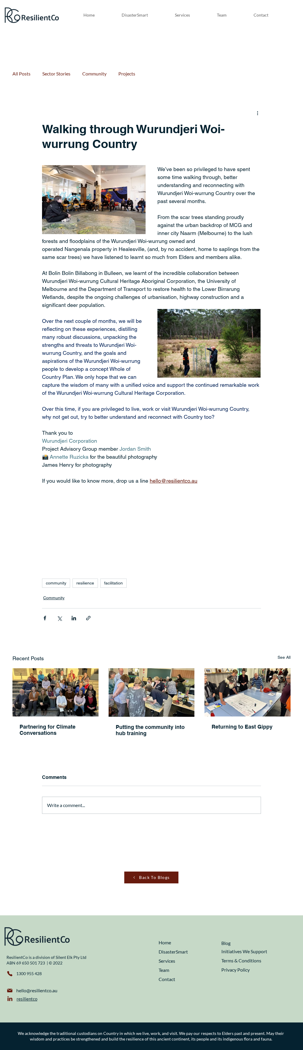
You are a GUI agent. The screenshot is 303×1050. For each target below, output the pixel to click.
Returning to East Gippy (242, 727)
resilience (85, 583)
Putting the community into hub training (150, 730)
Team (164, 970)
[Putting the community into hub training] (152, 692)
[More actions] (257, 112)
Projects (126, 73)
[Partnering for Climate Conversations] (55, 692)
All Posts (21, 73)
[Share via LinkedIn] (74, 618)
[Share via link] (88, 618)
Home (165, 942)
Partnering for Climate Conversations (47, 730)
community (56, 583)
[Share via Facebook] (45, 618)
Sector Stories (56, 73)
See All (284, 657)
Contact (167, 979)
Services (167, 961)
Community (94, 73)
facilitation (113, 583)
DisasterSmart (173, 951)
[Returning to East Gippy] (247, 692)
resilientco (27, 998)
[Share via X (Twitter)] (59, 618)
